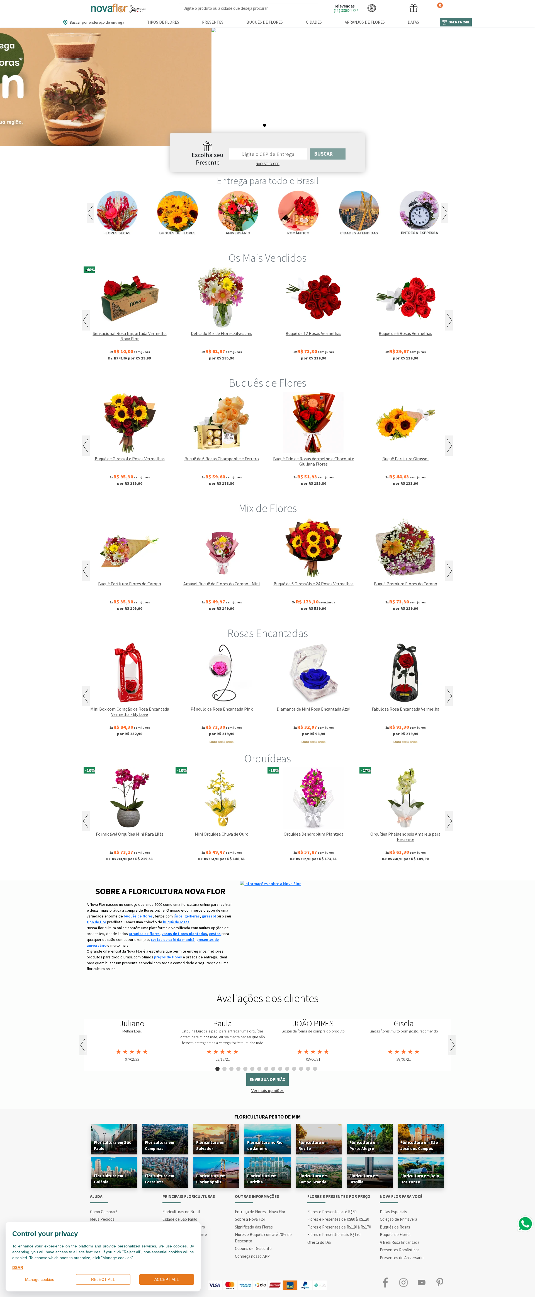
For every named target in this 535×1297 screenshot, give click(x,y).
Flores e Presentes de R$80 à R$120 (338, 1219)
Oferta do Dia (319, 1242)
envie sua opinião (268, 1079)
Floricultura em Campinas (159, 1145)
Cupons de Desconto (253, 1248)
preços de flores (168, 957)
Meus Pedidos (102, 1219)
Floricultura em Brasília (364, 1179)
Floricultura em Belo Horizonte (419, 1179)
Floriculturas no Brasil (181, 1211)
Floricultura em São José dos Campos (419, 1145)
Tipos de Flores (163, 22)
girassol (209, 916)
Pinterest (440, 1282)
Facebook (385, 1282)
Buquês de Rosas (395, 1227)
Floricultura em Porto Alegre (364, 1145)
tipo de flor (96, 921)
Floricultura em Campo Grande (313, 1179)
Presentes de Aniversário (402, 1257)
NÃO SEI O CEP (267, 163)
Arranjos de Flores (365, 22)
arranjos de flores (144, 933)
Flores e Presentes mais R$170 (333, 1234)
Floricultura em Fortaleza (159, 1179)
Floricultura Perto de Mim (267, 1117)
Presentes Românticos (400, 1249)
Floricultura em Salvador (210, 1145)
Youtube (421, 1282)
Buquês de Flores (264, 22)
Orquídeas (267, 758)
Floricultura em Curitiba (261, 1179)
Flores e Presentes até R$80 (331, 1211)
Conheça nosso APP (252, 1256)
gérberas (192, 916)
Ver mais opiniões (267, 1090)
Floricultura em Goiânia (108, 1179)
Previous (90, 213)
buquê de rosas (176, 921)
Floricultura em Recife (313, 1145)
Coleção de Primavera (398, 1219)
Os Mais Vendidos (267, 258)
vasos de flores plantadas (184, 933)
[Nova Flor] (118, 8)
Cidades (314, 22)
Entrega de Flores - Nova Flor (260, 1211)
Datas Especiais (393, 1211)
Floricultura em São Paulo (113, 1145)
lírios (178, 916)
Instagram (403, 1282)
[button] (371, 8)
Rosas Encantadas (267, 633)
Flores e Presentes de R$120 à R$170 (339, 1227)
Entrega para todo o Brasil (267, 181)
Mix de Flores (268, 508)
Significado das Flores (254, 1227)
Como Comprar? (103, 1211)
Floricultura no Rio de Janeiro (265, 1145)
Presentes (212, 22)
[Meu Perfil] (392, 8)
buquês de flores (138, 916)
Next (444, 213)
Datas (413, 22)
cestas (215, 933)
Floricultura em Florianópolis (210, 1179)
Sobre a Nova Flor (250, 1219)
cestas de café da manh (172, 939)
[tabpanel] (267, 87)
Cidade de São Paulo (179, 1219)
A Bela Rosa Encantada (399, 1242)
